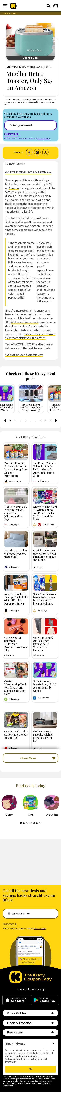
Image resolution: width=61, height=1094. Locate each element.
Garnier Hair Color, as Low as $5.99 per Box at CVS (16, 734)
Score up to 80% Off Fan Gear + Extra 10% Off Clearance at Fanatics (43, 644)
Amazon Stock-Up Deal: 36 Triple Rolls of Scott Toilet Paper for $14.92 (16, 598)
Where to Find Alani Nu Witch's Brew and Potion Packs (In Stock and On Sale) (45, 513)
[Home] (13, 6)
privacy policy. (30, 1056)
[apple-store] (16, 1000)
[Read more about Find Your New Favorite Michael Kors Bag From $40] (45, 720)
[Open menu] (5, 5)
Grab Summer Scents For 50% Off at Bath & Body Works (44, 685)
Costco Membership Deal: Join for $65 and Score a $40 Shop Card (15, 687)
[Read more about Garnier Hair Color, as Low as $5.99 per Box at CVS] (16, 720)
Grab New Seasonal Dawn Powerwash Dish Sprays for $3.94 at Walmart (44, 598)
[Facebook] (29, 152)
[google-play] (45, 1000)
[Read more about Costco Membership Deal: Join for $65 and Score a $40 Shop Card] (16, 670)
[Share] (45, 152)
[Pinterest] (37, 152)
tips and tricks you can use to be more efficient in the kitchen (30, 335)
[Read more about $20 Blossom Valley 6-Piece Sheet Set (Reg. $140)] (16, 539)
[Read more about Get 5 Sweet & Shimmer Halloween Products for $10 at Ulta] (16, 626)
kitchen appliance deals (24, 322)
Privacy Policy (43, 138)
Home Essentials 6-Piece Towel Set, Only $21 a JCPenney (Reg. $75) (16, 513)
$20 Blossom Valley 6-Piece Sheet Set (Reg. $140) (15, 553)
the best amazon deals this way (24, 354)
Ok (30, 1069)
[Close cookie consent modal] (53, 1043)
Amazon (14, 188)
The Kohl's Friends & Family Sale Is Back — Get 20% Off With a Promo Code (44, 469)
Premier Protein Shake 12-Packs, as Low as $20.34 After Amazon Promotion (16, 469)
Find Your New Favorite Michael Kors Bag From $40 (43, 736)
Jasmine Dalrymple (20, 67)
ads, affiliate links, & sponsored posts (30, 99)
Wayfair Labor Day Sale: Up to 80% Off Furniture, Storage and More (44, 555)
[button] (52, 1013)
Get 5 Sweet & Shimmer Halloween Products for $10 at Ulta (16, 644)
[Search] (48, 6)
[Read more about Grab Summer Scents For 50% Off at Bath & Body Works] (45, 670)
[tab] (10, 420)
